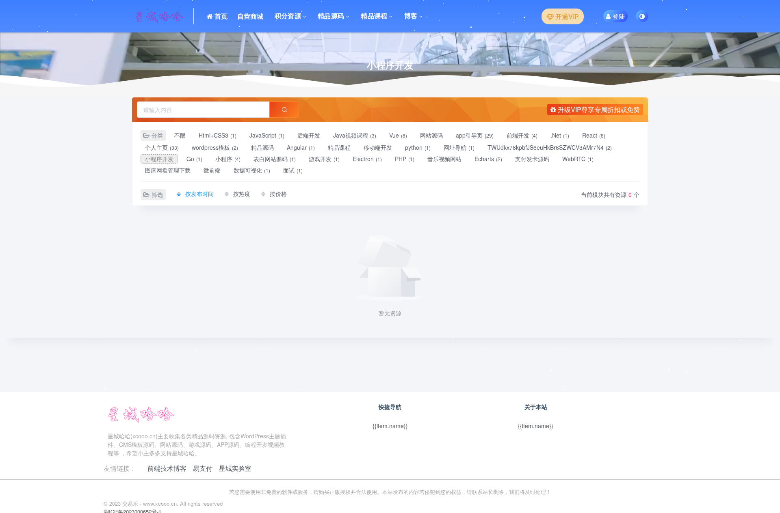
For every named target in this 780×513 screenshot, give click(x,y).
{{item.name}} (390, 426)
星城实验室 (235, 468)
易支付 (202, 468)
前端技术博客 (166, 468)
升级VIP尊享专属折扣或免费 (598, 109)
